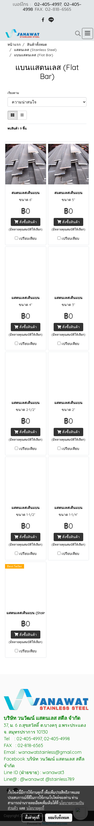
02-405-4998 (57, 739)
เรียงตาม (14, 93)
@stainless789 (59, 779)
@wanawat (32, 779)
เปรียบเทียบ (28, 238)
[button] (76, 33)
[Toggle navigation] (87, 33)
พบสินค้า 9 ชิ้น (17, 128)
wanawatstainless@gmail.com (49, 752)
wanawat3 (53, 772)
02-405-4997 (47, 4)
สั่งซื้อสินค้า (27, 222)
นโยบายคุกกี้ (35, 808)
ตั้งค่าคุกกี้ (32, 817)
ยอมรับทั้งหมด (58, 817)
